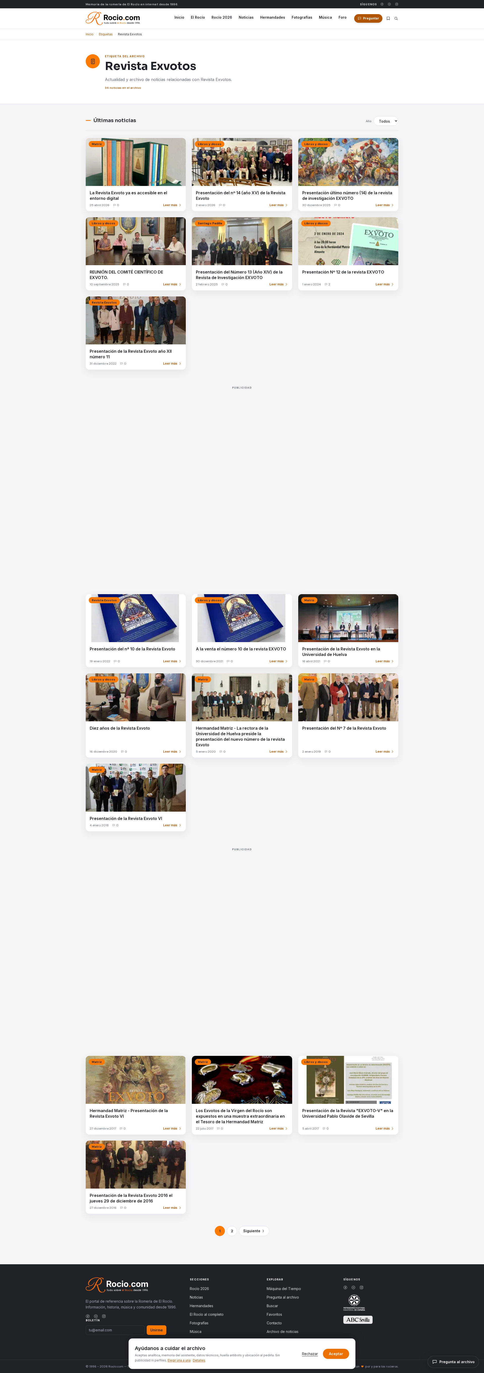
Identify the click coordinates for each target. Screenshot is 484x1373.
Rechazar (310, 1354)
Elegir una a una (179, 1360)
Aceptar (336, 1354)
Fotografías (302, 17)
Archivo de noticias (282, 1331)
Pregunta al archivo (283, 1297)
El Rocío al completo (207, 1314)
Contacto (274, 1323)
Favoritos (274, 1314)
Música (325, 17)
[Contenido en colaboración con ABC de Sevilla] (358, 1320)
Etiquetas (106, 34)
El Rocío (198, 17)
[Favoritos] (388, 18)
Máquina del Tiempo (284, 1288)
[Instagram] (397, 4)
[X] (389, 4)
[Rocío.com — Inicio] (113, 18)
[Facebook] (382, 4)
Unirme (156, 1330)
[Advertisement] (237, 484)
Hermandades (272, 17)
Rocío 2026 (221, 17)
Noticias (246, 17)
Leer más (170, 205)
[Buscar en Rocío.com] (396, 18)
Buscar (272, 1306)
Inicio (179, 17)
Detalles (199, 1360)
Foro (343, 17)
